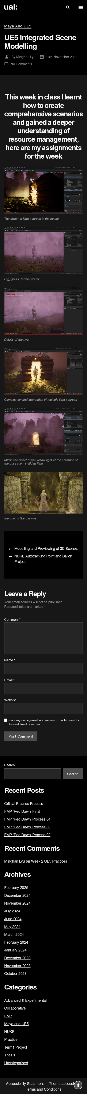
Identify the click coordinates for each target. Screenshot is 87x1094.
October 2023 (15, 973)
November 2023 (17, 965)
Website (10, 700)
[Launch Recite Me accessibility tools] (78, 1085)
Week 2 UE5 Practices (49, 861)
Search (9, 764)
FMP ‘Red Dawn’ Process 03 (27, 826)
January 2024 (15, 950)
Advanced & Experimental (25, 1000)
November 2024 (17, 903)
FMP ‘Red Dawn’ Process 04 (27, 819)
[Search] (68, 7)
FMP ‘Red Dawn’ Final (22, 811)
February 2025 (16, 887)
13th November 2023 (61, 56)
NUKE (9, 1031)
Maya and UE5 (17, 26)
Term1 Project (15, 1047)
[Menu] (80, 7)
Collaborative (15, 1008)
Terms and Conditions (43, 1089)
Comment (12, 619)
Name (9, 660)
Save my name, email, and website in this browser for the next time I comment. (43, 722)
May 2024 (12, 926)
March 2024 (14, 934)
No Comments (21, 63)
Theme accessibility (65, 1083)
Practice (11, 1039)
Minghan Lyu (25, 56)
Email (9, 680)
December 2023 (17, 957)
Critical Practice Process (23, 803)
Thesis (9, 1054)
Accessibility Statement (25, 1083)
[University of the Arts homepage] (11, 7)
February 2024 (16, 942)
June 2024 (13, 918)
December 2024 (17, 895)
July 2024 (12, 910)
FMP (8, 1015)
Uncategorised (16, 1062)
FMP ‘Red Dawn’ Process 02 (27, 834)
